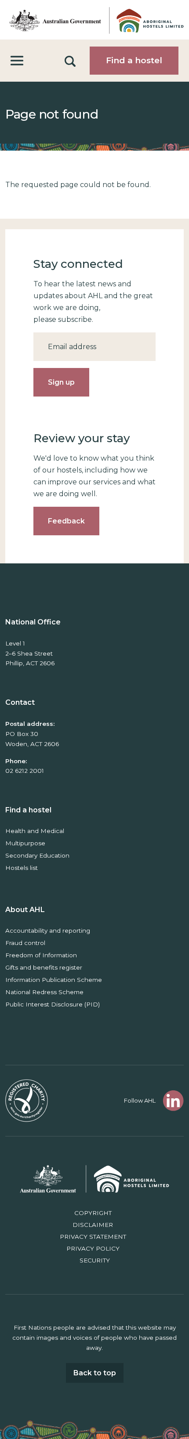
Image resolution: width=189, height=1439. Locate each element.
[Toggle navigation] (17, 60)
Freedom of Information (41, 955)
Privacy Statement (93, 1236)
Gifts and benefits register (43, 967)
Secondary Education (37, 855)
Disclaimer (93, 1224)
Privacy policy (93, 1248)
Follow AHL (140, 1100)
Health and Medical (34, 830)
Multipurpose (25, 843)
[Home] (94, 20)
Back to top (94, 1373)
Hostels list (21, 867)
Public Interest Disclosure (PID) (52, 1004)
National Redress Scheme (44, 991)
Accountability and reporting (47, 930)
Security (95, 1260)
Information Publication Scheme (53, 979)
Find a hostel (134, 60)
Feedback (66, 521)
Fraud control (25, 942)
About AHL (25, 909)
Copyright (93, 1212)
